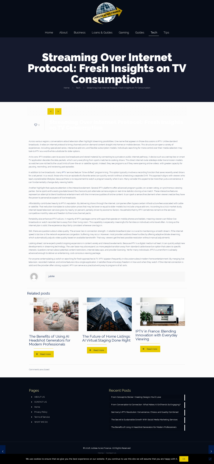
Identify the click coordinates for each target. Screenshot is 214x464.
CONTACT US (40, 402)
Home (66, 88)
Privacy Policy (40, 412)
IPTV (64, 172)
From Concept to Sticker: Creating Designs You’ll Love (136, 397)
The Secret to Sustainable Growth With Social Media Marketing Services (144, 419)
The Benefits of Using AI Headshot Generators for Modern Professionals (49, 340)
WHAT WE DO (41, 422)
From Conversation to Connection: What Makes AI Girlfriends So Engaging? (145, 404)
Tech (78, 88)
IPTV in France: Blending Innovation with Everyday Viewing (156, 335)
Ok (184, 459)
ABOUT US (39, 397)
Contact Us (111, 453)
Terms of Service (42, 417)
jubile (52, 276)
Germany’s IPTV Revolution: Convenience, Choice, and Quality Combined (144, 412)
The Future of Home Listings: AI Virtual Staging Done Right (106, 338)
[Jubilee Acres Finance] (107, 14)
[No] (210, 459)
